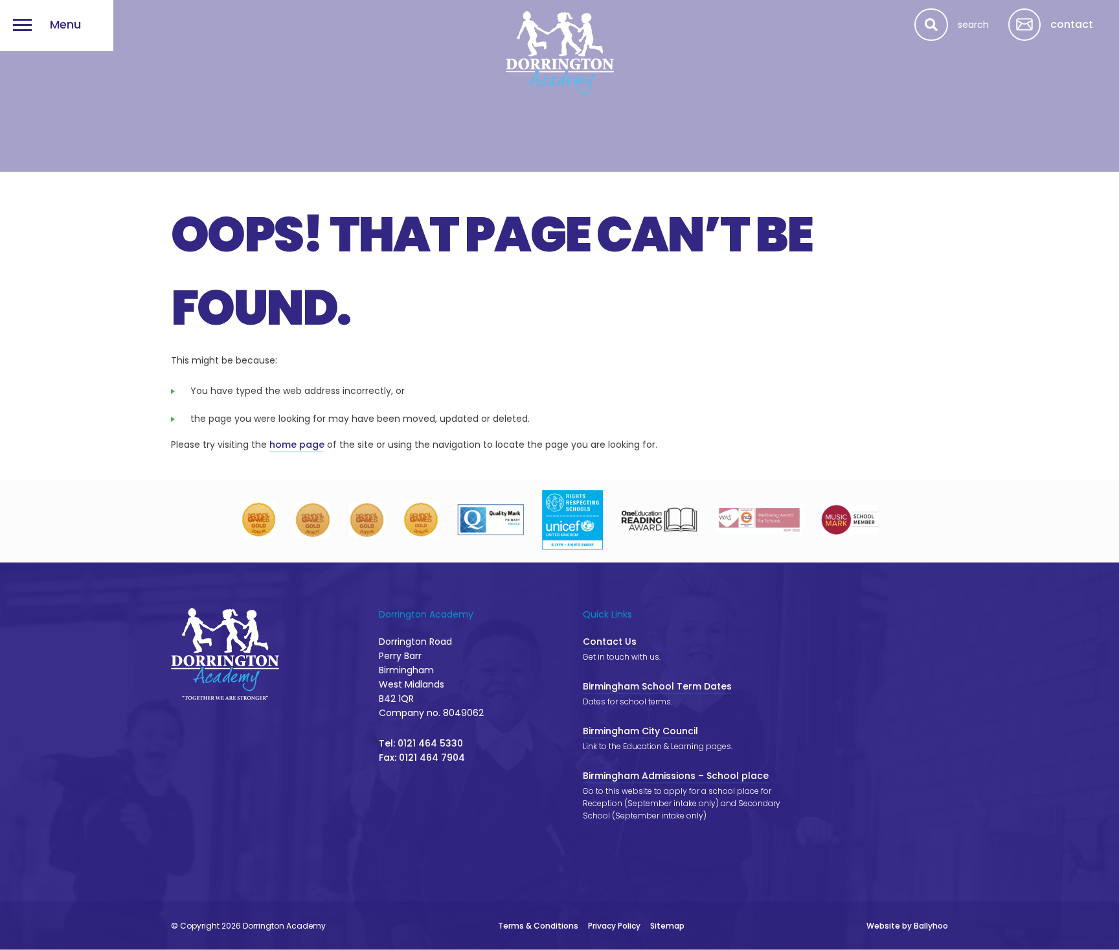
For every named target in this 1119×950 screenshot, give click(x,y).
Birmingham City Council (640, 730)
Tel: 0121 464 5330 (421, 743)
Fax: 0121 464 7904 (422, 757)
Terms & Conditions (538, 925)
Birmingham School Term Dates (657, 686)
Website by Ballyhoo (907, 925)
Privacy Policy (614, 925)
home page (296, 444)
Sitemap (667, 925)
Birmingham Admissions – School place (676, 775)
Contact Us (610, 641)
